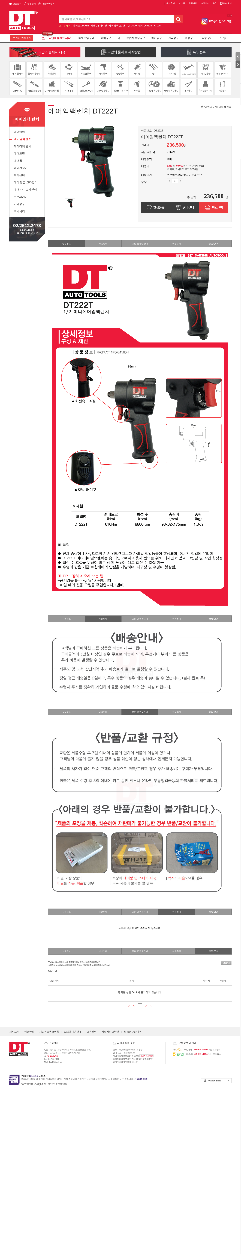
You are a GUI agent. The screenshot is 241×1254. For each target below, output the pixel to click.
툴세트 (77, 25)
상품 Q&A (213, 243)
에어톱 (18, 160)
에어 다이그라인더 (25, 189)
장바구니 (227, 3)
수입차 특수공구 (135, 37)
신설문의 (31, 3)
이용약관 (29, 1031)
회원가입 (193, 3)
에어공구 (106, 37)
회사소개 (14, 1031)
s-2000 (133, 25)
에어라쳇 (102, 25)
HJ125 (157, 25)
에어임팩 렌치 (22, 138)
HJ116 (148, 25)
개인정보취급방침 (49, 1031)
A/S (214, 3)
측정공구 (190, 37)
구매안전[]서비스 (33, 1076)
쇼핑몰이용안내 (73, 1031)
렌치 (140, 25)
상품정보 (66, 243)
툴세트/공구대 (86, 37)
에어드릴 (19, 153)
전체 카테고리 (23, 38)
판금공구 (173, 37)
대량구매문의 (48, 3)
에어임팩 (113, 25)
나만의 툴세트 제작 (59, 37)
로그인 (182, 3)
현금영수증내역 (132, 1031)
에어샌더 (19, 175)
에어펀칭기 (21, 167)
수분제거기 (21, 196)
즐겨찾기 (170, 3)
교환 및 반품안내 (140, 243)
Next (231, 15)
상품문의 (17, 3)
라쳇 (93, 25)
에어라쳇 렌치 (22, 146)
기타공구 (19, 204)
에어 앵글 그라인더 (26, 182)
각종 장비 (206, 37)
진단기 (123, 25)
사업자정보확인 (110, 1031)
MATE (85, 25)
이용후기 (176, 243)
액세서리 (19, 211)
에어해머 (19, 131)
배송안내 (103, 243)
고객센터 (205, 3)
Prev (228, 15)
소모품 (223, 37)
